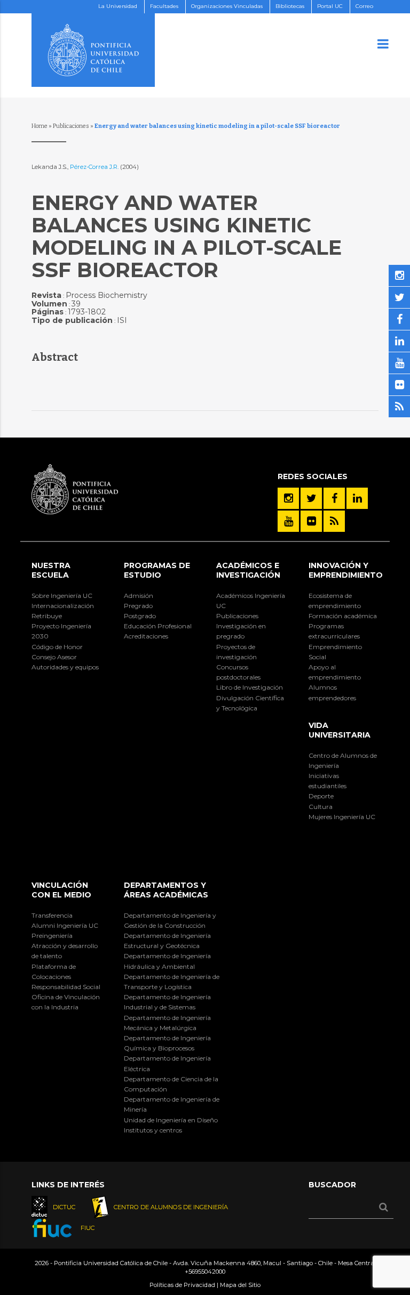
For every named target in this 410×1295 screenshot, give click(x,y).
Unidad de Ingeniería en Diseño (171, 1120)
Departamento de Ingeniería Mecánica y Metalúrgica (167, 1023)
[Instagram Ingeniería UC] (288, 498)
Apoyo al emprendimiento (335, 672)
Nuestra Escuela (50, 570)
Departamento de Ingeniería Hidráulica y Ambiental (167, 961)
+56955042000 (205, 1271)
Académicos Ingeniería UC (250, 601)
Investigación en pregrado (241, 631)
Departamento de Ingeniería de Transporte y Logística (171, 982)
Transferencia (52, 915)
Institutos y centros (153, 1130)
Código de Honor (57, 647)
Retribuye (46, 616)
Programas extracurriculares (334, 631)
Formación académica (343, 616)
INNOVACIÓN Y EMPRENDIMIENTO (346, 570)
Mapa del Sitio (240, 1285)
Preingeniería (52, 936)
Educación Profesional (158, 626)
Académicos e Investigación (248, 570)
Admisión (138, 596)
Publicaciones (71, 126)
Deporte (321, 796)
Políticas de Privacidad (182, 1285)
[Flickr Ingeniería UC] (311, 521)
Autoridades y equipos (65, 667)
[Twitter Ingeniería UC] (311, 498)
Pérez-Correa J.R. (95, 167)
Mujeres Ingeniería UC (342, 817)
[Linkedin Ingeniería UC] (357, 498)
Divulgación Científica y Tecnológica (250, 703)
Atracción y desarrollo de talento (64, 951)
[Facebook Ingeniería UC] (334, 498)
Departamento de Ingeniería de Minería (171, 1104)
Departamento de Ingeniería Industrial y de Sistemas (167, 1002)
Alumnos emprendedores (332, 692)
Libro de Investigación (249, 687)
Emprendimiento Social (335, 652)
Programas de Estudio (157, 570)
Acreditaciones (146, 636)
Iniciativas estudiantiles (327, 781)
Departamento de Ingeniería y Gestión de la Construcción (170, 920)
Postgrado (140, 616)
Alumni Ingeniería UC (64, 925)
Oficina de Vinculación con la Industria (65, 1002)
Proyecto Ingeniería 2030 (61, 631)
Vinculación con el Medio (61, 890)
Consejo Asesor (54, 657)
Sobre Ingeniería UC (61, 596)
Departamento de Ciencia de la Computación (171, 1084)
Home (39, 126)
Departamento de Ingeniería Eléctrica (167, 1063)
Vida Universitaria (339, 730)
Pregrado (138, 606)
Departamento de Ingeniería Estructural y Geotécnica (167, 941)
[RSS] (334, 521)
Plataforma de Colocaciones (53, 971)
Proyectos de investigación (236, 652)
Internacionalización (62, 606)
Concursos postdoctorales (238, 672)
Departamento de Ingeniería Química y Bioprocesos (167, 1043)
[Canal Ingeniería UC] (288, 521)
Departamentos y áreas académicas (166, 890)
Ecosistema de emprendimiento (335, 601)
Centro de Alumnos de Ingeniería (343, 760)
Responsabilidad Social (65, 987)
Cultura (321, 807)
